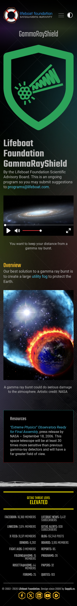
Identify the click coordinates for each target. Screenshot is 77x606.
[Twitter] (30, 595)
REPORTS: (46, 549)
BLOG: (44, 536)
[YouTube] (47, 595)
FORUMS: (28, 575)
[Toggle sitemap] (61, 15)
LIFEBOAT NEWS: (50, 517)
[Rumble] (56, 595)
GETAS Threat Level (38, 501)
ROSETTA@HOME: (22, 565)
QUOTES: (45, 575)
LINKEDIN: (12, 527)
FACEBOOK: (11, 517)
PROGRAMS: (47, 556)
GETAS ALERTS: (49, 527)
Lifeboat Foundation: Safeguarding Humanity (27, 15)
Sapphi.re (70, 589)
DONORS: (24, 543)
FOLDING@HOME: (23, 556)
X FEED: (14, 536)
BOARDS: (46, 543)
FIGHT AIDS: (15, 549)
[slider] (39, 225)
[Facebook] (22, 595)
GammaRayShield (38, 34)
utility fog (39, 276)
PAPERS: (46, 565)
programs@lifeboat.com (28, 187)
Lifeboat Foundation (29, 589)
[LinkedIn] (39, 595)
